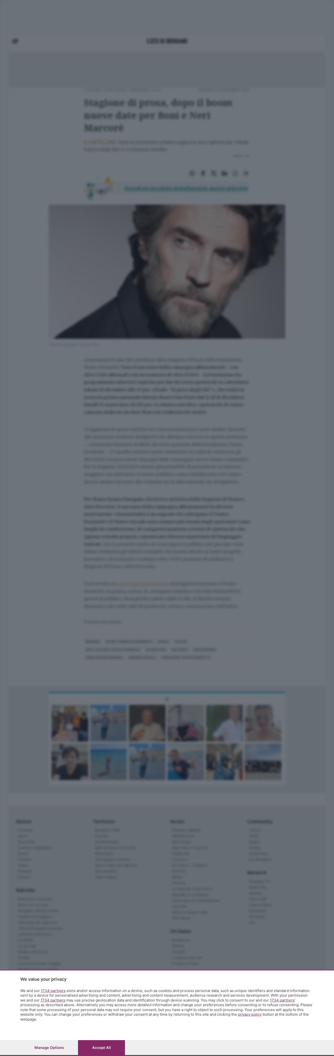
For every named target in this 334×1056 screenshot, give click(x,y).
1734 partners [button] (53, 990)
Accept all (101, 1047)
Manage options (49, 1047)
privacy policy (250, 1014)
